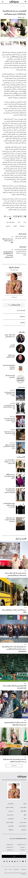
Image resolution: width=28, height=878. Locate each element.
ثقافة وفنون (12, 403)
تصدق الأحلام (22, 316)
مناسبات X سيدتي (9, 807)
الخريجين (8, 226)
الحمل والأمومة (9, 850)
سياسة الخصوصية (16, 869)
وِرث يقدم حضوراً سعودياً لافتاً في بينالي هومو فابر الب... (9, 433)
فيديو (24, 803)
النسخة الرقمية (14, 297)
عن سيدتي (11, 811)
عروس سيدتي (23, 822)
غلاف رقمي (10, 826)
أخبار (19, 222)
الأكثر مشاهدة (21, 457)
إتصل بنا (6, 869)
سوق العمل (22, 226)
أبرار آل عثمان (12, 347)
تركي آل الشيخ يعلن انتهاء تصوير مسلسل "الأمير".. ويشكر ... (9, 393)
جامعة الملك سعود (10, 222)
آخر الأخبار (11, 829)
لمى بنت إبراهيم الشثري (10, 337)
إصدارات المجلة (14, 267)
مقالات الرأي (22, 332)
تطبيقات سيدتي (9, 822)
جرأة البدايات (22, 322)
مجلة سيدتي (10, 803)
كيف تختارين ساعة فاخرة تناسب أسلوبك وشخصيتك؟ (10, 519)
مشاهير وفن (22, 847)
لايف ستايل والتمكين (21, 844)
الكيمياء (15, 226)
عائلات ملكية (12, 416)
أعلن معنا (10, 869)
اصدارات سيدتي (22, 826)
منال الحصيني (12, 377)
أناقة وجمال (22, 850)
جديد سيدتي (21, 387)
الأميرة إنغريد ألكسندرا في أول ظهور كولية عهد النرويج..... (9, 420)
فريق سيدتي (10, 818)
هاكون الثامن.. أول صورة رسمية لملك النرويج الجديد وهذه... (9, 491)
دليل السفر (23, 829)
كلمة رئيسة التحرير (15, 305)
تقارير (25, 818)
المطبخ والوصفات (9, 847)
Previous (24, 28)
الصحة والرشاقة (9, 844)
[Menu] (25, 1)
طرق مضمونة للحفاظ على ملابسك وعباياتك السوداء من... (9, 505)
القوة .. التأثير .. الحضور (21, 310)
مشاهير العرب (12, 390)
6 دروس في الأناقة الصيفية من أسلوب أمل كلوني (10, 476)
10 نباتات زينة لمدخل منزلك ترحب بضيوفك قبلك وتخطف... (9, 462)
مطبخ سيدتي (23, 807)
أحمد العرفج (12, 369)
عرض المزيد (14, 765)
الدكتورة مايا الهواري (11, 357)
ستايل (25, 815)
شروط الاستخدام (23, 869)
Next (4, 28)
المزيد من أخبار (21, 538)
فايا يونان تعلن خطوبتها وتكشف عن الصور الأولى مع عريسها (9, 446)
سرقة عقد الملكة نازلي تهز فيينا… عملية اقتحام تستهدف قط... (9, 407)
